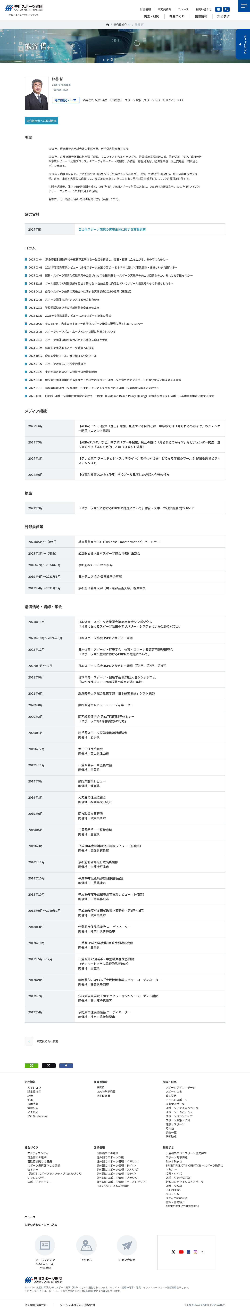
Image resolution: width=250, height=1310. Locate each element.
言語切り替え (218, 9)
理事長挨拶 (34, 1091)
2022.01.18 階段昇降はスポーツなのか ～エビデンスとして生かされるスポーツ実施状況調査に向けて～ (94, 388)
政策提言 (171, 1096)
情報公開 (32, 1108)
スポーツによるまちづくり (182, 1108)
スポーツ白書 (174, 1091)
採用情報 (32, 1104)
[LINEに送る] (31, 1065)
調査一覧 (171, 1132)
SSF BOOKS (173, 1190)
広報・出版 (172, 1194)
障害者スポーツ (175, 1104)
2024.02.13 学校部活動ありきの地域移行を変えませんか (64, 307)
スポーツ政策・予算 (178, 1120)
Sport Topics (174, 1161)
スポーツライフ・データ (181, 1087)
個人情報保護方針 (35, 1305)
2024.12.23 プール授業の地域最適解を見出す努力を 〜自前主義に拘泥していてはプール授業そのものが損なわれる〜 (101, 283)
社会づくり (31, 1147)
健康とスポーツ (175, 1124)
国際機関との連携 (107, 1153)
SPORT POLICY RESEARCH (182, 1206)
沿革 (30, 1100)
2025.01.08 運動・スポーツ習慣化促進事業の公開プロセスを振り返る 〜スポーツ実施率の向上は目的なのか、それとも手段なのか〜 (111, 275)
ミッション (34, 1087)
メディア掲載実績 (176, 1198)
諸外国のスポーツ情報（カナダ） (117, 1173)
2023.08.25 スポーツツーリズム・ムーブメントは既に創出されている (72, 331)
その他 (170, 1128)
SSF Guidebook (37, 1116)
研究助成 (171, 1136)
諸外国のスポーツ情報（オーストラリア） (122, 1182)
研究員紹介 (164, 9)
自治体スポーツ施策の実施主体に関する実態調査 (112, 229)
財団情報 (145, 9)
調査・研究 (170, 1082)
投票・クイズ (174, 1173)
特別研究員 (103, 1096)
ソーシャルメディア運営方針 (77, 1305)
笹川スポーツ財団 (107, 24)
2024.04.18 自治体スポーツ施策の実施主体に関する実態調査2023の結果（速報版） (81, 291)
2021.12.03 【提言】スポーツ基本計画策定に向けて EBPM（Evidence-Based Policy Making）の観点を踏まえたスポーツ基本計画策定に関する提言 (121, 396)
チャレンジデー (36, 1178)
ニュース (183, 9)
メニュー (244, 6)
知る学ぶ (168, 1147)
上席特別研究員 (106, 1091)
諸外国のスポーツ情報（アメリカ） (118, 1169)
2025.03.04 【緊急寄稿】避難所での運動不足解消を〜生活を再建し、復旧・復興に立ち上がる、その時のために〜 (98, 259)
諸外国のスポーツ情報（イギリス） (118, 1161)
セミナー (32, 1169)
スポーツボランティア (179, 1116)
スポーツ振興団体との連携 (43, 1165)
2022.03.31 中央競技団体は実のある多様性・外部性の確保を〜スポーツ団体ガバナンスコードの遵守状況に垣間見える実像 (105, 380)
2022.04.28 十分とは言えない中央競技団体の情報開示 (63, 372)
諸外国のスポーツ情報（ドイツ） (117, 1165)
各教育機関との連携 (39, 1161)
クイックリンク (245, 44)
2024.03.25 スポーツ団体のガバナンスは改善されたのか (64, 299)
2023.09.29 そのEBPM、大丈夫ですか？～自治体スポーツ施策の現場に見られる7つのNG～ (86, 323)
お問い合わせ (204, 9)
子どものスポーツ (176, 1100)
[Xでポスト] (49, 1065)
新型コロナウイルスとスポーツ (185, 1182)
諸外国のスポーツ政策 (110, 1157)
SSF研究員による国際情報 (113, 1186)
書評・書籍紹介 (175, 1202)
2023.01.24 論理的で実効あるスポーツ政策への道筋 (61, 348)
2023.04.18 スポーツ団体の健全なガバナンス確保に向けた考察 (68, 340)
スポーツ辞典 (174, 1186)
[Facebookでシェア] (66, 1065)
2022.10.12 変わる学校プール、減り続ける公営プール (63, 356)
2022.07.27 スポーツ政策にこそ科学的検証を (57, 364)
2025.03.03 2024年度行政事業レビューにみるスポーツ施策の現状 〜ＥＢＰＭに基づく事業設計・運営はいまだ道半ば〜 (103, 267)
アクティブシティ (38, 1153)
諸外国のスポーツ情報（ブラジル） (118, 1178)
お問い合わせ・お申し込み (41, 1225)
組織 (30, 1096)
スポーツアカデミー (39, 1182)
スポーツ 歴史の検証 (178, 1178)
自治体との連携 (36, 1157)
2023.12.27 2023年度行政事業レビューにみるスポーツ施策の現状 (70, 315)
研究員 (101, 1087)
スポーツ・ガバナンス (179, 1112)
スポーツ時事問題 (176, 1157)
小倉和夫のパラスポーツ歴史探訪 (186, 1153)
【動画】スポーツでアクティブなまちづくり (54, 1173)
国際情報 (99, 1147)
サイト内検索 (226, 9)
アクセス (32, 1112)
